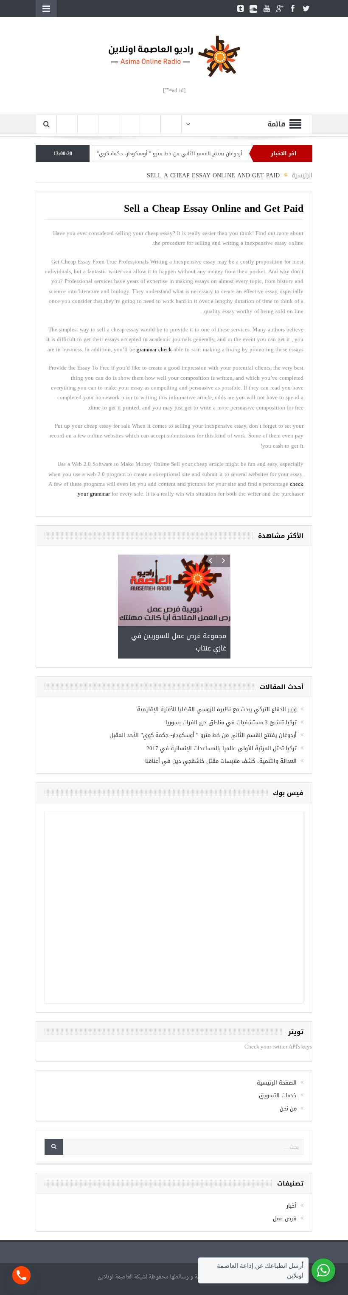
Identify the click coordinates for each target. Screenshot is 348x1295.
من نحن (288, 1076)
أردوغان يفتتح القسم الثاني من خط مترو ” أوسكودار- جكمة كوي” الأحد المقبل (173, 153)
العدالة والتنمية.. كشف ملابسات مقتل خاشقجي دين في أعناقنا (221, 728)
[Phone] (21, 1275)
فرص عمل (285, 1186)
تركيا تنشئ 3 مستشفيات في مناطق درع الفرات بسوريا (231, 689)
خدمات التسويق (278, 1062)
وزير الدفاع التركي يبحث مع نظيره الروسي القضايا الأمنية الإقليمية (217, 677)
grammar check (154, 349)
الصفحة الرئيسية (277, 1050)
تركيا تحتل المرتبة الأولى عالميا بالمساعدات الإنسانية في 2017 (221, 715)
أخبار (291, 1173)
